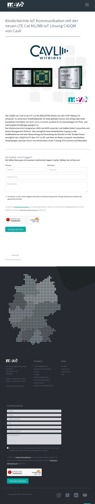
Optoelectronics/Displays (43, 369)
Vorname (8, 165)
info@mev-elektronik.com (29, 210)
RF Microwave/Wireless (42, 380)
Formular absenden (17, 481)
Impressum (65, 369)
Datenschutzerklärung (21, 207)
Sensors (37, 372)
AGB (62, 374)
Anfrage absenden (15, 229)
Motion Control (39, 383)
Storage (36, 374)
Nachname (51, 165)
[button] (13, 255)
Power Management (41, 366)
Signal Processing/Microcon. (44, 385)
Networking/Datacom (41, 377)
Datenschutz (65, 372)
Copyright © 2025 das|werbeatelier (20, 494)
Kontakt (64, 366)
